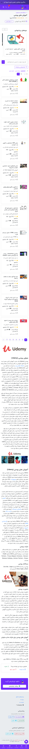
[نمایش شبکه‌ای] (21, 74)
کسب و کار (8, 511)
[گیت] (22, 7)
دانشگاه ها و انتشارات (21, 12)
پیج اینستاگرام (18, 734)
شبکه (22, 366)
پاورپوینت (13, 479)
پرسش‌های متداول (20, 697)
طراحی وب (17, 366)
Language (19, 705)
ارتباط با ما (21, 702)
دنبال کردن (8, 21)
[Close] (2, 2)
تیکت (10, 717)
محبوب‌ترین (11, 71)
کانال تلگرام (9, 734)
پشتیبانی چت (18, 717)
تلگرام (13, 720)
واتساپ (20, 720)
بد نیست (22, 669)
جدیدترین (23, 71)
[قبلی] (6, 29)
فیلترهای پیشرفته (20, 67)
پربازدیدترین (17, 71)
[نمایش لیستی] (18, 74)
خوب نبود (12, 669)
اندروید (26, 528)
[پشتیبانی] (26, 742)
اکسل (4, 498)
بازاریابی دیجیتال (16, 509)
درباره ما (22, 699)
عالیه (6, 666)
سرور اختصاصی (17, 740)
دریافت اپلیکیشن (13, 686)
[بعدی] (3, 29)
